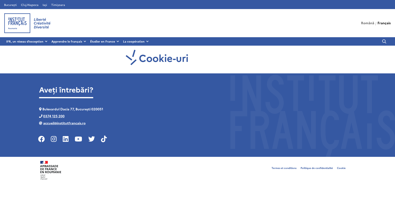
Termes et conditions (284, 168)
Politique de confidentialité (317, 168)
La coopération (134, 41)
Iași (45, 5)
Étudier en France (102, 41)
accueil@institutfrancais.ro (64, 123)
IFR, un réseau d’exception (24, 41)
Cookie (341, 168)
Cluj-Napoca (29, 5)
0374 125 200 (54, 116)
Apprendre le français (66, 41)
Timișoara (58, 5)
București (10, 5)
